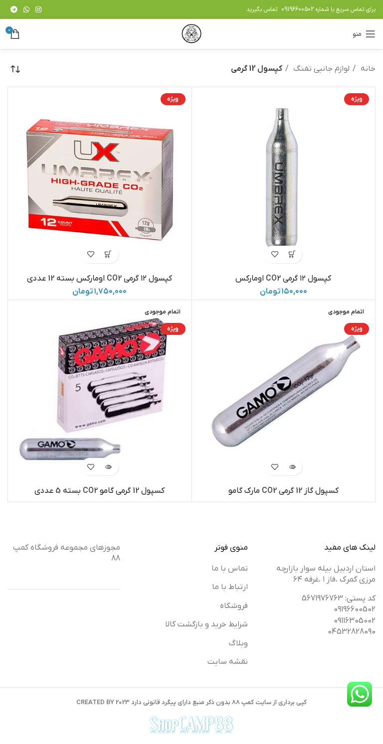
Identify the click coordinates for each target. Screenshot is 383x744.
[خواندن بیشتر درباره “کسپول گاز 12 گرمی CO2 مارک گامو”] (292, 466)
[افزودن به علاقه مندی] (274, 254)
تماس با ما (229, 569)
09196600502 (297, 9)
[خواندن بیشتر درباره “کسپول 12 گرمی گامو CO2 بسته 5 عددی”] (108, 466)
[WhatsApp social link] (26, 9)
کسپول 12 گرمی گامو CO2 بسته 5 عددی (99, 491)
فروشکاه (234, 606)
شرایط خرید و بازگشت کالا (206, 624)
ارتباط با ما (230, 587)
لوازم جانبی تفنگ (320, 69)
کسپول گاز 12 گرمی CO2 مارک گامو (283, 491)
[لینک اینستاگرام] (38, 9)
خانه (367, 69)
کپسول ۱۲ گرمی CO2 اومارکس (283, 279)
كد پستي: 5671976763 (339, 598)
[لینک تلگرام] (13, 9)
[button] (292, 254)
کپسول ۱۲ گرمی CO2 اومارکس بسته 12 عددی (99, 279)
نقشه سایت (227, 662)
